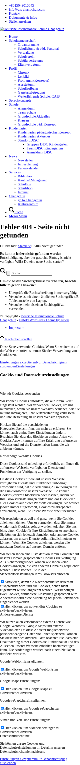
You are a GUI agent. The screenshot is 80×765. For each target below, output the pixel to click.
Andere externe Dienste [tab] (16, 614)
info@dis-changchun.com (27, 9)
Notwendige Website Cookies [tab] (21, 456)
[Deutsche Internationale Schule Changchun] (32, 29)
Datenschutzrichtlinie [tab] (15, 736)
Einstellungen (25, 366)
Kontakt (14, 13)
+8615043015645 (21, 5)
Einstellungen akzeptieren (18, 362)
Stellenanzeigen (20, 21)
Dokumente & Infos (23, 17)
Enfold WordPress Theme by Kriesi (44, 320)
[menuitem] (44, 6)
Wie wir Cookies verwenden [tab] (20, 393)
